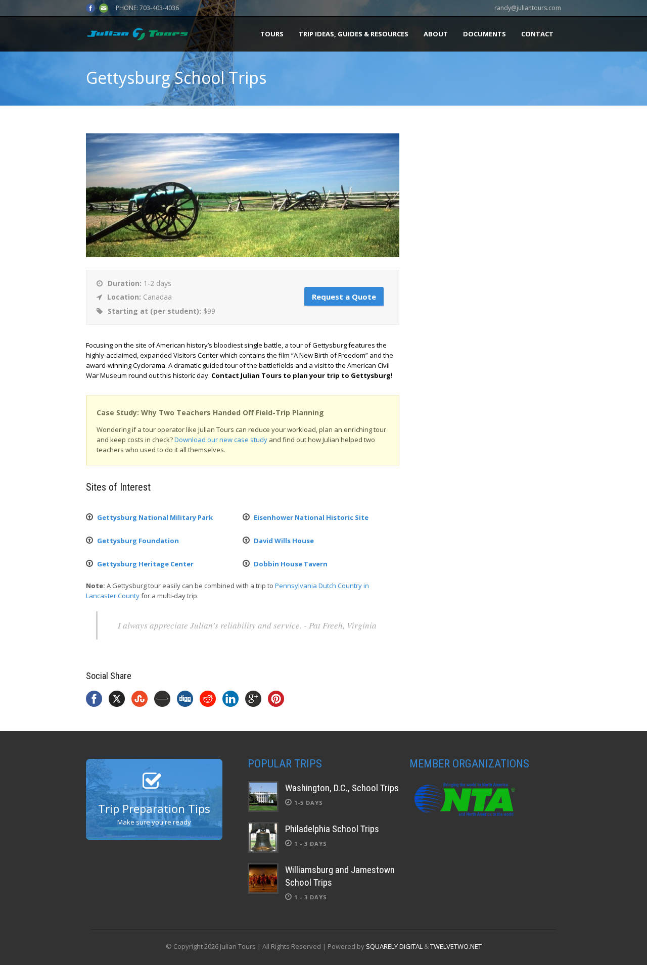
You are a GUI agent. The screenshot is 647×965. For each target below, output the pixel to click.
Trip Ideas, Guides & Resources (353, 33)
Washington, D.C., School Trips (342, 788)
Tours (272, 33)
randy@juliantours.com (527, 8)
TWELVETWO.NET (456, 946)
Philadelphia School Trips (332, 829)
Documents (484, 33)
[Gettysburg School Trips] (242, 254)
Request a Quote (344, 297)
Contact (537, 33)
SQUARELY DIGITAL (394, 946)
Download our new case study (220, 439)
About (436, 33)
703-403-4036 (159, 8)
